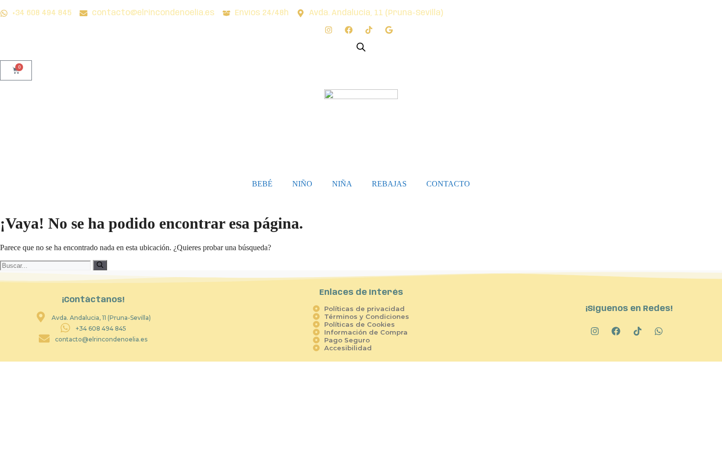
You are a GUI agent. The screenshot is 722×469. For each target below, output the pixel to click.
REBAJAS (389, 184)
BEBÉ (262, 184)
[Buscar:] (46, 265)
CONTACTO (448, 184)
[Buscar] (100, 265)
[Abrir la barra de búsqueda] (361, 47)
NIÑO (302, 184)
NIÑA (342, 184)
